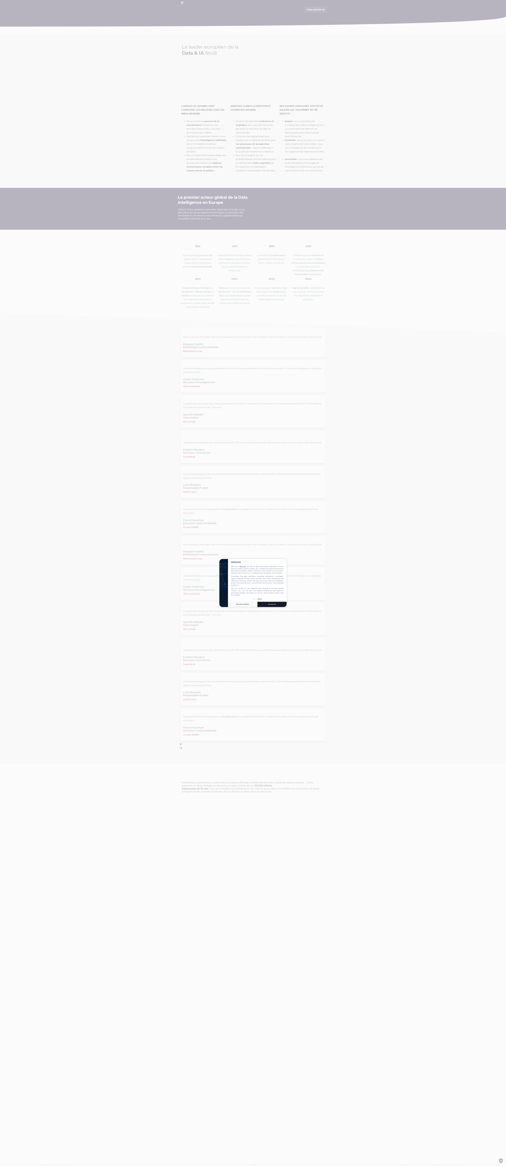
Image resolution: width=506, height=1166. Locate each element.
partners (243, 566)
